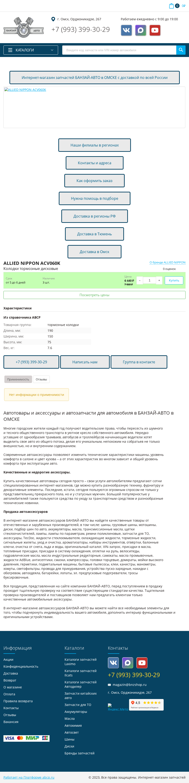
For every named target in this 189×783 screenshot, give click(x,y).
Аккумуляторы (76, 711)
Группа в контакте (139, 362)
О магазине (12, 687)
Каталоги (25, 50)
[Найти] (181, 50)
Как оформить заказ (94, 180)
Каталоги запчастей (81, 684)
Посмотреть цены (94, 295)
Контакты (11, 708)
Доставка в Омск (94, 251)
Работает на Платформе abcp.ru (28, 777)
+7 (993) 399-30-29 (80, 29)
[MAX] (140, 30)
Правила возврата (18, 701)
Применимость (18, 379)
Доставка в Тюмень (94, 233)
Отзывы (41, 379)
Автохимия (73, 725)
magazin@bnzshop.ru (130, 684)
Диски (69, 746)
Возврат (9, 680)
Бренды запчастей (79, 753)
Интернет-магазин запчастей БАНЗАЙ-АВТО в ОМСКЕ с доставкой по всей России (95, 77)
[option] (94, 107)
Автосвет (72, 732)
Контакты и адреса (94, 162)
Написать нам (84, 362)
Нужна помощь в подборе (94, 198)
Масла (70, 718)
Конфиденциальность (20, 666)
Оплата (9, 694)
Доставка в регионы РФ (95, 216)
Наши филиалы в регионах (95, 145)
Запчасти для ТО (78, 704)
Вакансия (10, 722)
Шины (69, 739)
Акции (8, 659)
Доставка (10, 673)
